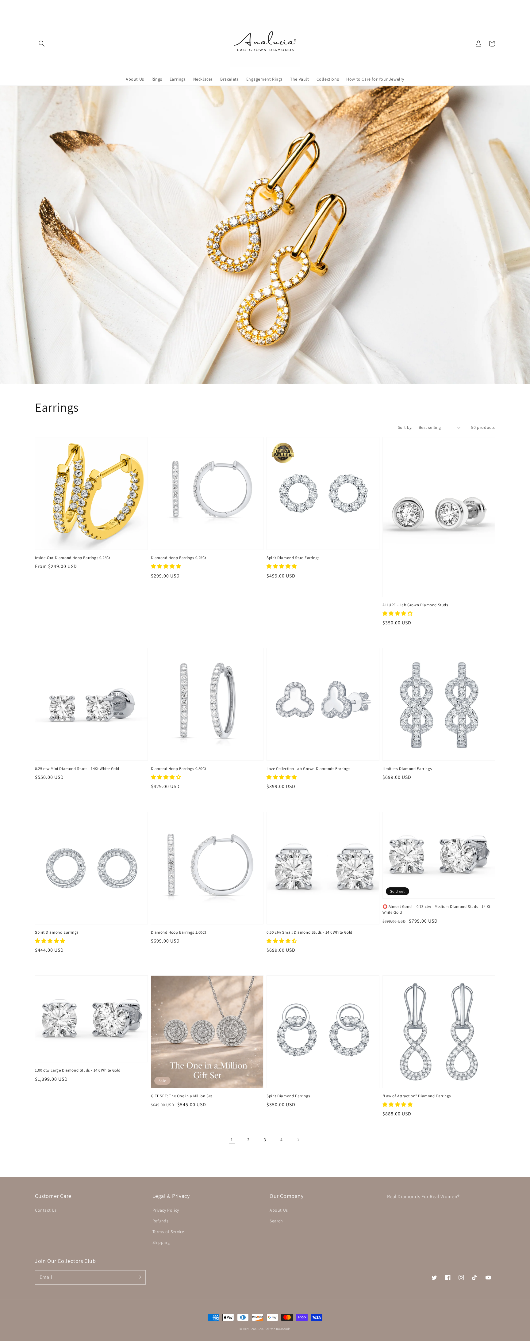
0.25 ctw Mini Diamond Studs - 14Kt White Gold (77, 768)
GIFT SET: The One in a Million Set (181, 1096)
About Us (279, 1210)
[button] (41, 43)
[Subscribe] (138, 1277)
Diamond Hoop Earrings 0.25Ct (178, 557)
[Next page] (298, 1139)
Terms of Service (168, 1231)
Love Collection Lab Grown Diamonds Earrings (308, 768)
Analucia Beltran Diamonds (271, 1329)
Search (276, 1221)
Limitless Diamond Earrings (407, 768)
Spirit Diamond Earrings (57, 932)
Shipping (161, 1242)
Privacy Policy (165, 1210)
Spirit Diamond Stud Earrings (293, 557)
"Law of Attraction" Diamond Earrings (416, 1096)
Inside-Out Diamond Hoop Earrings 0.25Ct (72, 557)
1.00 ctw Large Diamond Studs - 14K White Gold (78, 1070)
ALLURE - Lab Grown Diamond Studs (415, 605)
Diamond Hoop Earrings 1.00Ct (178, 932)
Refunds (160, 1221)
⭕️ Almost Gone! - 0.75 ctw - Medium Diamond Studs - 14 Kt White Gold (436, 909)
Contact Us (46, 1210)
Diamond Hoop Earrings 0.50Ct (178, 768)
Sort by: (405, 427)
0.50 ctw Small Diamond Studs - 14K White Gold (309, 932)
